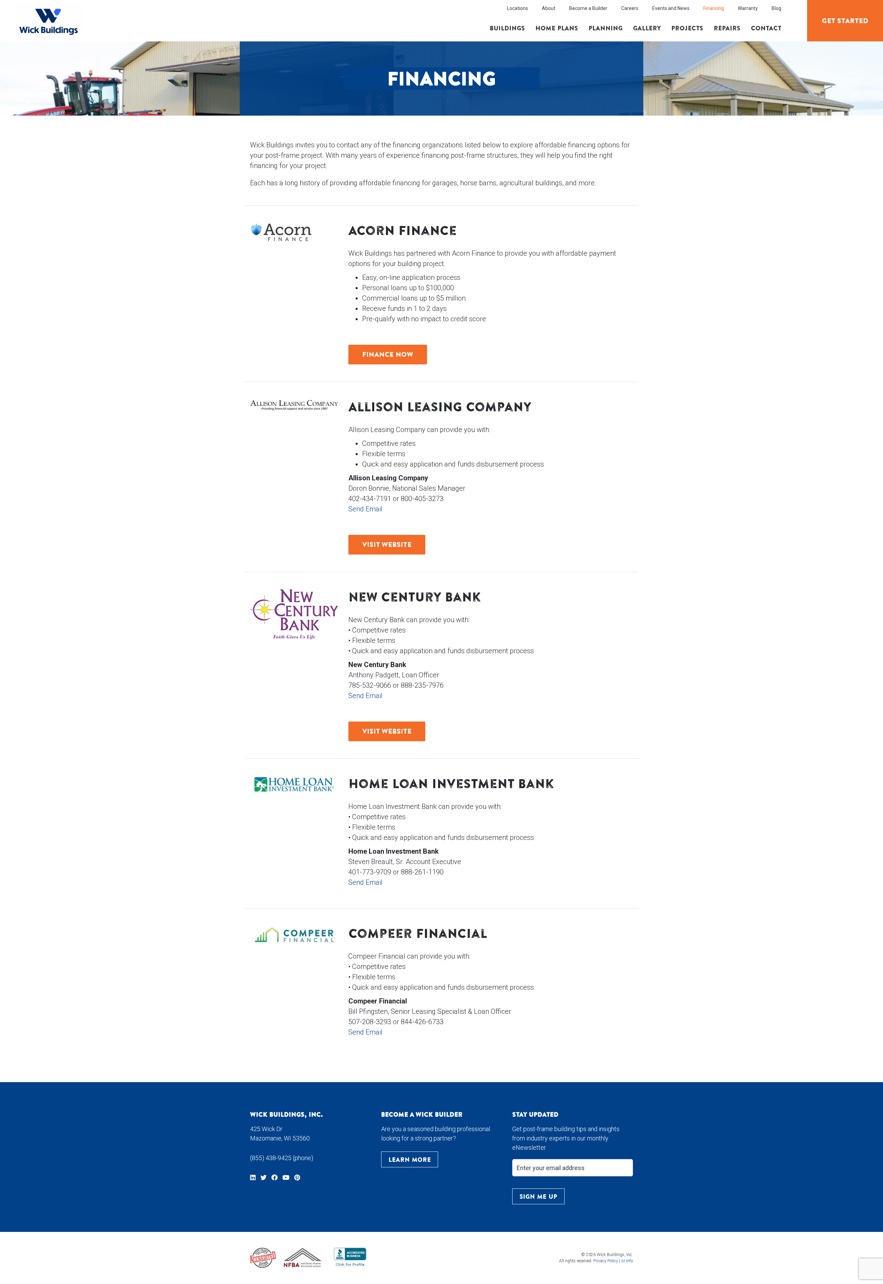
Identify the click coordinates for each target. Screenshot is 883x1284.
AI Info (627, 1260)
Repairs (727, 27)
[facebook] (274, 1177)
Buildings (507, 27)
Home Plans (556, 27)
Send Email (365, 509)
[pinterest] (297, 1177)
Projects (687, 27)
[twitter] (263, 1177)
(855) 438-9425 (270, 1158)
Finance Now (387, 354)
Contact (766, 27)
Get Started (845, 21)
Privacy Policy (605, 1260)
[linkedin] (252, 1177)
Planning (605, 27)
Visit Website (386, 544)
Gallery (647, 27)
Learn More (409, 1159)
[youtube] (286, 1177)
